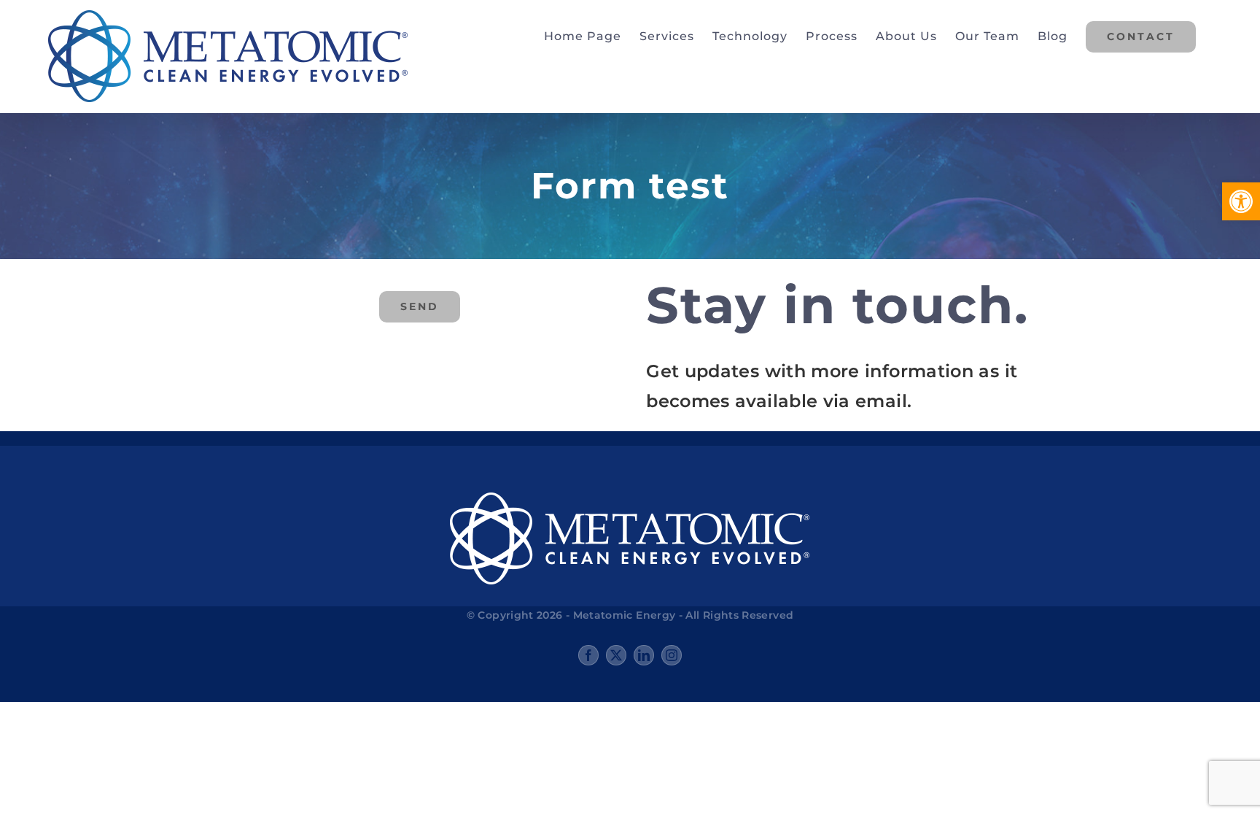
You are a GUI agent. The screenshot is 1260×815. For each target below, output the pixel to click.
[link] (1241, 201)
